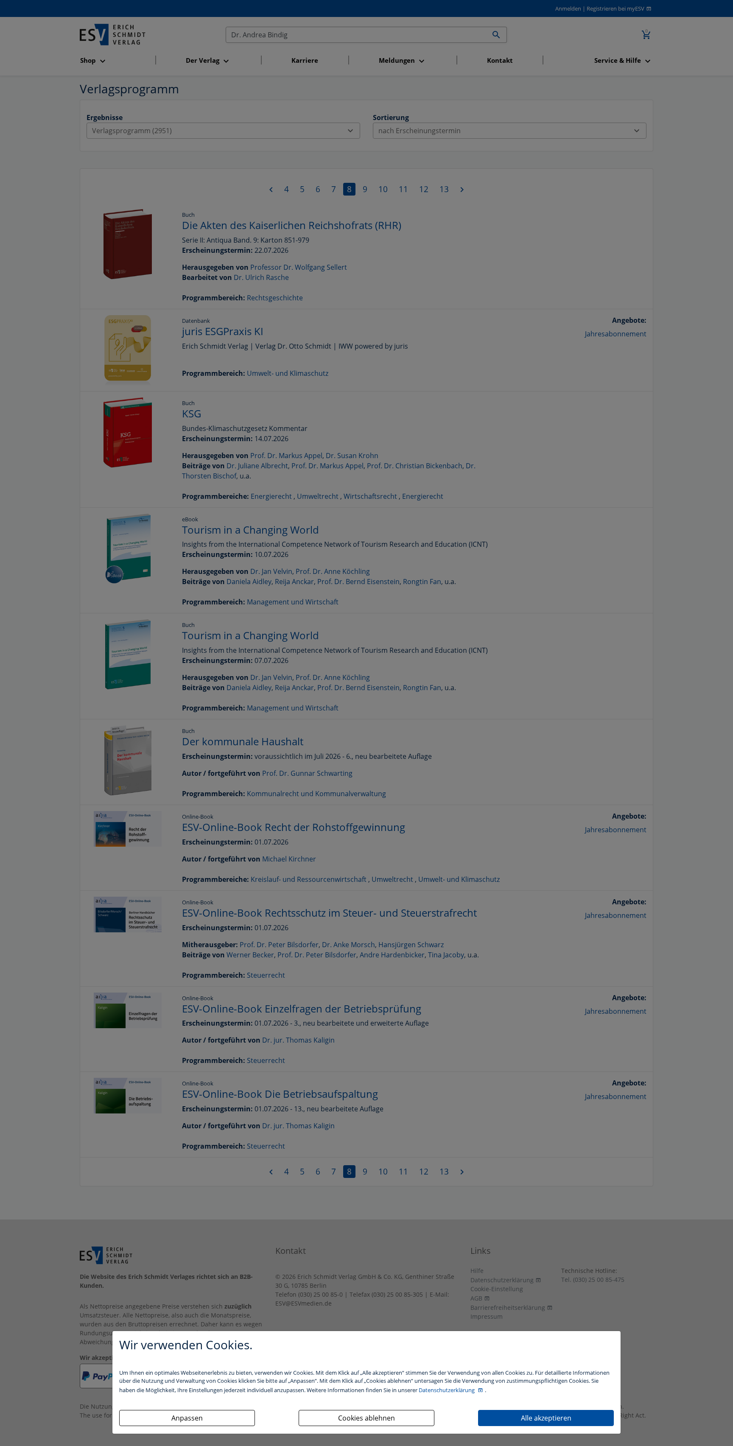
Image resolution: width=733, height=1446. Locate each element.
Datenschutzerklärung (447, 1390)
